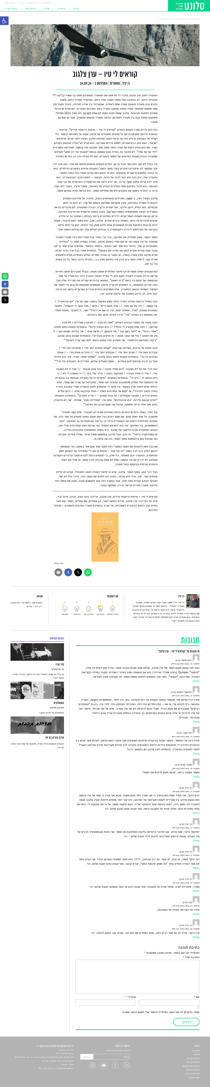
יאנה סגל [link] (64, 1064)
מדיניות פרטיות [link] (192, 1073)
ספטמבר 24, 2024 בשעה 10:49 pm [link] (185, 664)
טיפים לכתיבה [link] (193, 1069)
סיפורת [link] (61, 8)
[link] (4, 20)
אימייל (131, 997)
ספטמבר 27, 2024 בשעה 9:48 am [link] (186, 828)
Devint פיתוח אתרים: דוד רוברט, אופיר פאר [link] (55, 1068)
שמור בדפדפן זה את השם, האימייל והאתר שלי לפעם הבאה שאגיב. (160, 1012)
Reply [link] (196, 681)
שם (196, 997)
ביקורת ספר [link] (37, 602)
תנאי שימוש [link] (194, 1077)
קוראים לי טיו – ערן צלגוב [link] (170, 19)
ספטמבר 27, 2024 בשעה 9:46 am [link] (186, 791)
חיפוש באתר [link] (10, 3)
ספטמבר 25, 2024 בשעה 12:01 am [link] (186, 695)
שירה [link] (46, 8)
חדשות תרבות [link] (193, 1058)
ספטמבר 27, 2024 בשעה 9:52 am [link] (186, 883)
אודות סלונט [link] (46, 3)
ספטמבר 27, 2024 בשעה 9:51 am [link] (186, 855)
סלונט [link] (197, 19)
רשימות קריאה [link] (193, 1062)
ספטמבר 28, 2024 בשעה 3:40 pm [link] (186, 929)
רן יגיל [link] (38, 606)
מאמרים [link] (188, 19)
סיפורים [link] (196, 1050)
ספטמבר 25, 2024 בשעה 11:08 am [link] (186, 736)
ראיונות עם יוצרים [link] (191, 1066)
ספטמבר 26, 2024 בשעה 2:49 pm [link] (186, 768)
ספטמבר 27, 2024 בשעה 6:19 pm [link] (186, 906)
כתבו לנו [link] (21, 3)
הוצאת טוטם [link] (33, 3)
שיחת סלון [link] (30, 8)
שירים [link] (29, 606)
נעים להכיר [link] (11, 8)
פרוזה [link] (76, 8)
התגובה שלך (191, 957)
